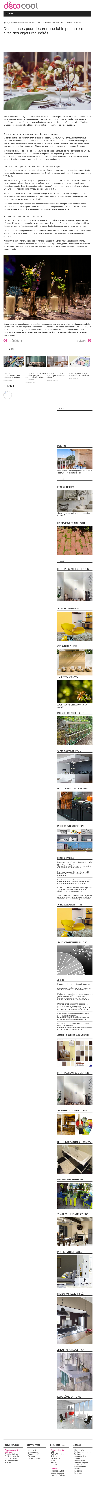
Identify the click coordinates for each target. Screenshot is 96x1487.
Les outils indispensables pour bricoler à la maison (12, 375)
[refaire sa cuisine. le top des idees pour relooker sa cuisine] (74, 1344)
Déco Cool (9, 22)
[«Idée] (74, 1208)
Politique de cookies (82, 1452)
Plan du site (79, 1450)
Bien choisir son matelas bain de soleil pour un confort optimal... (73, 1015)
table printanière (74, 324)
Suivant (81, 340)
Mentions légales (81, 1463)
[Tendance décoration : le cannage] (74, 675)
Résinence (55, 1458)
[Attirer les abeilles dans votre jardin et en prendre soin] (74, 703)
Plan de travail (11, 1458)
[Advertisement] (74, 426)
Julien (53, 1460)
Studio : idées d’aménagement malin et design (74, 895)
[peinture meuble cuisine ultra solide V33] (74, 820)
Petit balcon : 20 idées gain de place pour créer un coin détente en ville (74, 472)
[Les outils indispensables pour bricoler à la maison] (14, 369)
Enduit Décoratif (57, 1473)
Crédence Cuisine (12, 1456)
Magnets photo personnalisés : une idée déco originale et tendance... (73, 1005)
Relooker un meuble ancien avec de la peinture (74, 888)
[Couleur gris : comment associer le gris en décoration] (74, 511)
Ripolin (54, 1463)
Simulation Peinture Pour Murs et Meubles (25, 22)
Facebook (78, 1469)
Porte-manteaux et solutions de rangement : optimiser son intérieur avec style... (74, 995)
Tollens (54, 1456)
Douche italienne (12, 1454)
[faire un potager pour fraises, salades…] (74, 745)
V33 (52, 1452)
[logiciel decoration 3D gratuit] (74, 1428)
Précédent (15, 340)
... (81, 868)
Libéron (54, 1465)
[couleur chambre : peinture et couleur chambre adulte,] (74, 1067)
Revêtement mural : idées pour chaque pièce (74, 880)
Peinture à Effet (57, 1471)
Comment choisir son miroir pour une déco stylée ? (56, 375)
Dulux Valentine (57, 1454)
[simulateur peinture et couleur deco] (74, 974)
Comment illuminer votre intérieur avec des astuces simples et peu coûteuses (36, 376)
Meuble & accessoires (33, 1451)
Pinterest (77, 1473)
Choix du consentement (80, 1466)
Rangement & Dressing (33, 1455)
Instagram (78, 1471)
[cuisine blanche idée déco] (74, 782)
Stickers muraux (34, 1458)
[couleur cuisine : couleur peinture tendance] (74, 1246)
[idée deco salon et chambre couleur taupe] (74, 1288)
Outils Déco (41, 22)
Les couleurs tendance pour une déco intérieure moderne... (73, 1025)
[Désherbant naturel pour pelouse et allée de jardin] (74, 555)
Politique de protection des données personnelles (80, 1457)
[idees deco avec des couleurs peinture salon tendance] (74, 640)
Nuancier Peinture (58, 1475)
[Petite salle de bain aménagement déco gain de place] (74, 1391)
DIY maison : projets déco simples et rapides (73, 872)
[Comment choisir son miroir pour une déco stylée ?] (57, 369)
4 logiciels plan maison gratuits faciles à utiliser (79, 374)
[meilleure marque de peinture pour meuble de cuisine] (74, 1134)
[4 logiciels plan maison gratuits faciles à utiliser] (79, 369)
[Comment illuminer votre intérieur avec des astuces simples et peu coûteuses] (36, 369)
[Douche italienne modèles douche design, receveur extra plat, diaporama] (74, 601)
